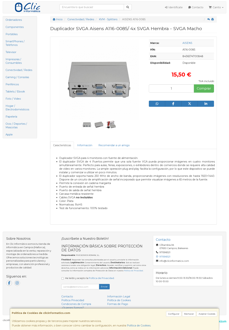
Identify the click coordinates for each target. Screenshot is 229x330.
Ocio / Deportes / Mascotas (16, 125)
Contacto (197, 7)
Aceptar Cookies (207, 313)
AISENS (187, 43)
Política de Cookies (138, 325)
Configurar (173, 313)
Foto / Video (13, 98)
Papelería (11, 116)
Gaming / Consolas (17, 77)
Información (84, 145)
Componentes (15, 27)
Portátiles (12, 34)
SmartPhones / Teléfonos (15, 43)
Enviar (104, 286)
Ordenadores (14, 19)
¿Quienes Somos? (72, 307)
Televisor (11, 52)
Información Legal (118, 296)
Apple (9, 134)
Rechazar (189, 313)
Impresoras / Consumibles (14, 61)
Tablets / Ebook (15, 91)
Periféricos (12, 84)
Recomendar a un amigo (114, 145)
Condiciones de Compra (76, 304)
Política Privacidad (72, 300)
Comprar (204, 88)
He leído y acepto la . (89, 278)
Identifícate (175, 7)
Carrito (217, 7)
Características (62, 145)
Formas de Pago (117, 304)
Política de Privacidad (133, 270)
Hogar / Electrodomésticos (17, 107)
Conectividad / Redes (19, 70)
